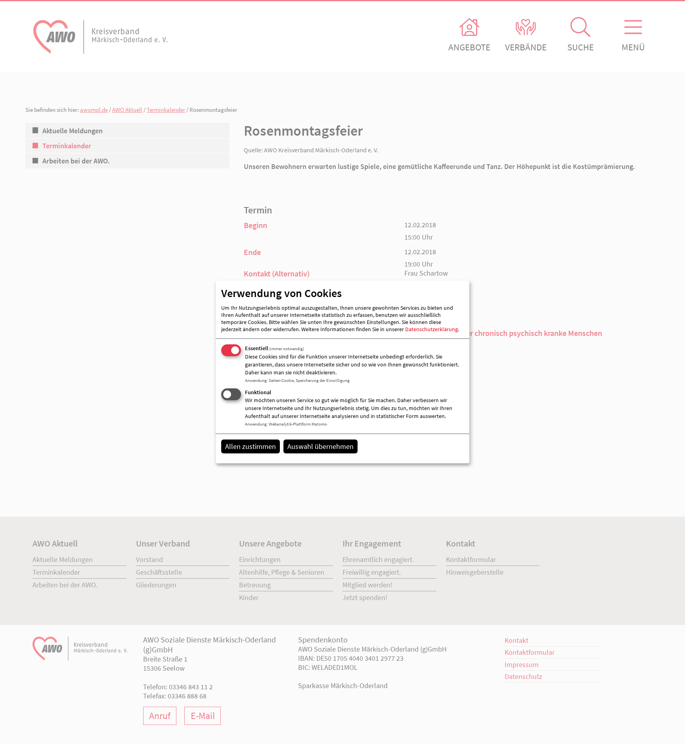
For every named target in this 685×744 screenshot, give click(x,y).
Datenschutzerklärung (431, 329)
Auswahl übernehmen (320, 446)
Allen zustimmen (250, 446)
